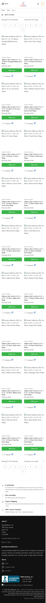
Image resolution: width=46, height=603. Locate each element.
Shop (8, 10)
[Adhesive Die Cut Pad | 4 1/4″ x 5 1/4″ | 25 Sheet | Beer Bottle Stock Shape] (34, 424)
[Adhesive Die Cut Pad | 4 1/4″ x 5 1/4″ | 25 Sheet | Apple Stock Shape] (12, 282)
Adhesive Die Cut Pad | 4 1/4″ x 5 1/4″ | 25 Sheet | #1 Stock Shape (11, 156)
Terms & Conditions (27, 590)
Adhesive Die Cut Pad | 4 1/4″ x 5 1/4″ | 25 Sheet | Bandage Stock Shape (34, 392)
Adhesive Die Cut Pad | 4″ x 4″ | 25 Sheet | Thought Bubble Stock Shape (12, 61)
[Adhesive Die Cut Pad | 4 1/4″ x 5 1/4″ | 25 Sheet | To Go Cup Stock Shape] (12, 92)
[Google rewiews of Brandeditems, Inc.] (23, 585)
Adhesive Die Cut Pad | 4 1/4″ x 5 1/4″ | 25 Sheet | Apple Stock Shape (11, 298)
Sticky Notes (6, 57)
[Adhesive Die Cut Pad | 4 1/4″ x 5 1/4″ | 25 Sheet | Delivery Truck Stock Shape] (12, 187)
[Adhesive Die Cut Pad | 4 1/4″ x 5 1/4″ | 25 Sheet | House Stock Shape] (34, 187)
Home (3, 10)
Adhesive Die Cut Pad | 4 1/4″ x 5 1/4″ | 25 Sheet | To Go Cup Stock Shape (11, 109)
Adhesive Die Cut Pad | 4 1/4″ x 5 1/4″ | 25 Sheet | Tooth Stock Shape (34, 156)
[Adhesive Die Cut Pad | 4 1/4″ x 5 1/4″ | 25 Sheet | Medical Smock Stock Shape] (34, 92)
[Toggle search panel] (38, 4)
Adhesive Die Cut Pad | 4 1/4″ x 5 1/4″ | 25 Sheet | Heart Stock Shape (11, 251)
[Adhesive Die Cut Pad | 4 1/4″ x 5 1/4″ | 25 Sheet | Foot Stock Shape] (34, 45)
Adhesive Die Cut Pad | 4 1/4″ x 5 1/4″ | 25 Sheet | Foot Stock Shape (34, 61)
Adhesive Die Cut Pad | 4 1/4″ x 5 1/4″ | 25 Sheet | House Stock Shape (34, 203)
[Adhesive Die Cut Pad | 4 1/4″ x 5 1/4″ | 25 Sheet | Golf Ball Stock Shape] (34, 234)
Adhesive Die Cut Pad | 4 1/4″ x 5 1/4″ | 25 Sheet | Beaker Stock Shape (34, 298)
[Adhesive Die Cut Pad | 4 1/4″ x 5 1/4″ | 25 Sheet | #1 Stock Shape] (12, 140)
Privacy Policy (39, 590)
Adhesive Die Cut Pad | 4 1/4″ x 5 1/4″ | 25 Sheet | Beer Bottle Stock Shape (34, 440)
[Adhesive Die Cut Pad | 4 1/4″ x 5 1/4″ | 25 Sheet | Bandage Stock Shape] (34, 376)
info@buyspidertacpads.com (11, 538)
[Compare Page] (12, 76)
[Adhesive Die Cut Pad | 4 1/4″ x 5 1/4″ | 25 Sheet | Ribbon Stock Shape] (12, 376)
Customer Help (10, 567)
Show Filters (9, 14)
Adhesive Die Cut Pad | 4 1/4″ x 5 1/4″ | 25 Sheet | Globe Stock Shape (11, 345)
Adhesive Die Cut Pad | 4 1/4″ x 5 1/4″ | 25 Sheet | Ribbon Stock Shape (11, 392)
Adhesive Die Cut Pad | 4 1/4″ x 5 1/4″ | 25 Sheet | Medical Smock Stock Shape (34, 109)
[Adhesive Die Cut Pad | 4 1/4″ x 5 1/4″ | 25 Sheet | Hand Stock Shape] (34, 329)
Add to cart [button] (11, 70)
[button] (42, 3)
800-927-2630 (6, 542)
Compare (7, 76)
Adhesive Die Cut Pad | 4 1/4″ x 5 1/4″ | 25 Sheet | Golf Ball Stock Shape (34, 251)
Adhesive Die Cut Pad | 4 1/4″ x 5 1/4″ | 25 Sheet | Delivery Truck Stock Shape (11, 203)
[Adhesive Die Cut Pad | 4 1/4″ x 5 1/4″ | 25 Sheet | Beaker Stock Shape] (34, 282)
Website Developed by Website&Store (34, 598)
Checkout (8, 571)
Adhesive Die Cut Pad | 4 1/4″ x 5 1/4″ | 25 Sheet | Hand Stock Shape (34, 345)
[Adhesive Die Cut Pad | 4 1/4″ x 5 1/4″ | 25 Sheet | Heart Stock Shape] (12, 234)
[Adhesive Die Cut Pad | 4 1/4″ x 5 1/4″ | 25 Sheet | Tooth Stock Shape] (34, 140)
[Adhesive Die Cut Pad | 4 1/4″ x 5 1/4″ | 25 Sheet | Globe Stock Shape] (12, 329)
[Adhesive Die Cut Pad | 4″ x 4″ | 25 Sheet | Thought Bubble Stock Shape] (12, 45)
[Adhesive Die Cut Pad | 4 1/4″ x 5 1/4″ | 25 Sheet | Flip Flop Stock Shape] (12, 424)
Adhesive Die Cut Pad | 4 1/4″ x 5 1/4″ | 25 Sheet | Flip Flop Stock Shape (11, 440)
